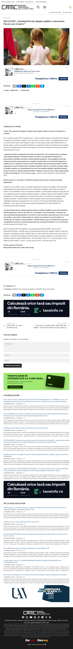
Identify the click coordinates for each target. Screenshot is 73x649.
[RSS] (50, 617)
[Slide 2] (15, 113)
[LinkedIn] (45, 644)
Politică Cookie (51, 620)
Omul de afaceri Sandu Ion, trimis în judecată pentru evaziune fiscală (26, 428)
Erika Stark (50, 289)
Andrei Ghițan (40, 644)
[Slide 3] (16, 113)
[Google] (35, 617)
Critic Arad (25, 90)
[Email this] (15, 86)
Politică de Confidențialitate (38, 620)
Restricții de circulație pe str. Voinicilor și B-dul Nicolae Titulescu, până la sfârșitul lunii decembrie (35, 575)
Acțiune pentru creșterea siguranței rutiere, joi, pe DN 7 (22, 522)
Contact (64, 620)
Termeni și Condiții (23, 620)
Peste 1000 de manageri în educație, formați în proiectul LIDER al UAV (26, 548)
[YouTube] (31, 617)
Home (5, 18)
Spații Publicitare (36, 622)
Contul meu (45, 622)
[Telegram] (42, 617)
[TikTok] (39, 617)
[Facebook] (23, 617)
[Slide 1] (14, 113)
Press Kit (27, 622)
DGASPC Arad (17, 289)
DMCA (59, 620)
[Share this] (19, 86)
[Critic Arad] (17, 7)
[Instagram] (27, 617)
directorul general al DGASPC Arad (34, 289)
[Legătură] (70, 7)
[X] (46, 617)
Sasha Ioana (19, 403)
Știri (9, 18)
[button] (38, 7)
